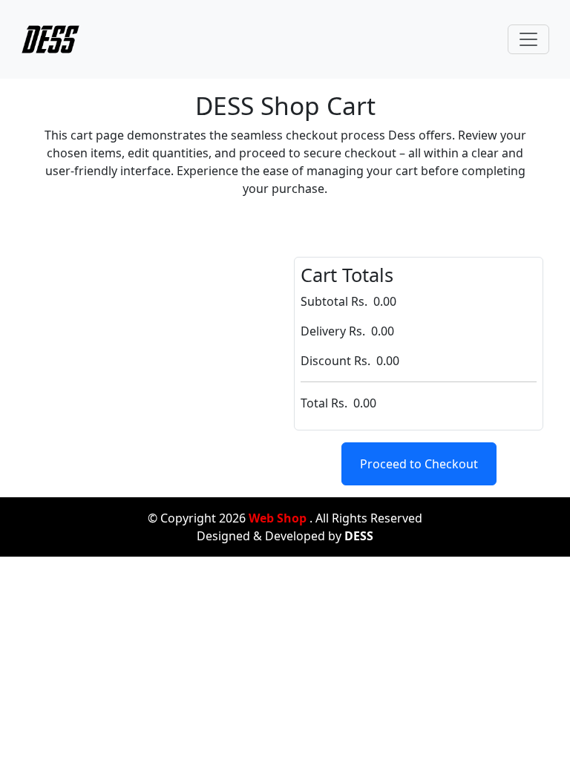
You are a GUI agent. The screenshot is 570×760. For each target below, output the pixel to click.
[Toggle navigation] (528, 39)
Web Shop (278, 518)
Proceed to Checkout (419, 464)
